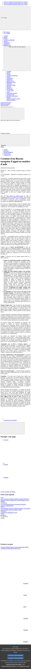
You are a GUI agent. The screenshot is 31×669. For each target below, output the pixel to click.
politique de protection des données (14, 664)
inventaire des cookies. (25, 666)
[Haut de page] (12, 428)
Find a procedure (5, 105)
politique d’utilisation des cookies (8, 666)
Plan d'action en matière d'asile (14, 196)
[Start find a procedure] (12, 114)
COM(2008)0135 (18, 201)
